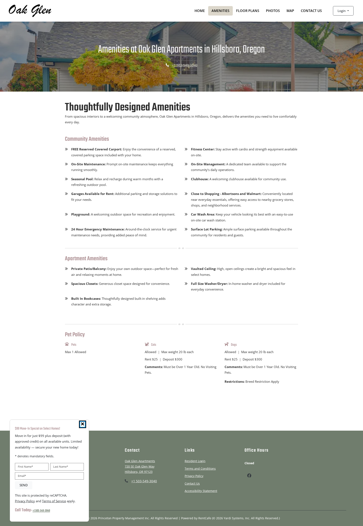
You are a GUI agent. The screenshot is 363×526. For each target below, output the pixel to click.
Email (22, 476)
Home (200, 10)
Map (290, 10)
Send (24, 485)
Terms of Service (54, 501)
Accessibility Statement (201, 491)
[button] (343, 11)
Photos (273, 10)
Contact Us (311, 10)
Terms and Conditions (200, 468)
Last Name (60, 466)
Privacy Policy (194, 476)
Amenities (220, 10)
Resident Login (195, 461)
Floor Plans (247, 10)
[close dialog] (82, 424)
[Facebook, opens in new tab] (249, 476)
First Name (25, 466)
